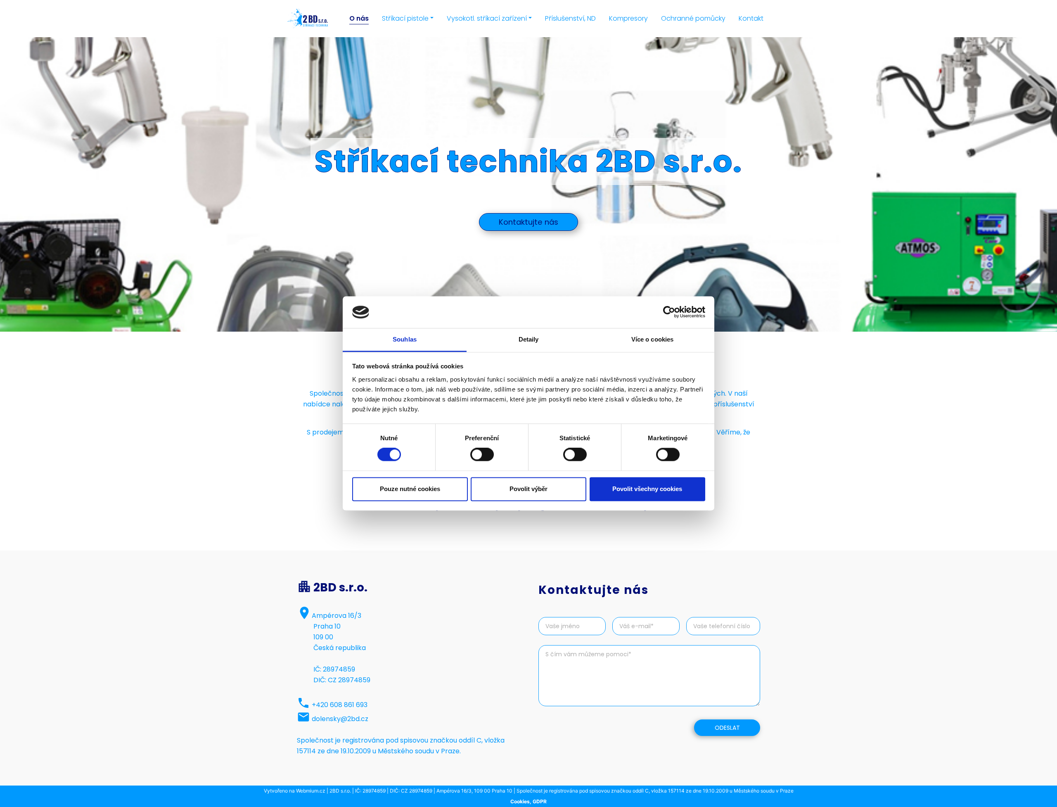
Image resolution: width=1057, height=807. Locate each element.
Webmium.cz (310, 791)
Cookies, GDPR (528, 801)
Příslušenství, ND (570, 18)
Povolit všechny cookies (647, 488)
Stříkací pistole (405, 18)
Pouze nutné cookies (410, 488)
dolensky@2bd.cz (340, 719)
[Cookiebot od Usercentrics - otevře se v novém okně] (669, 312)
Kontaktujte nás (528, 222)
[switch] (482, 454)
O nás (359, 18)
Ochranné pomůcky (693, 18)
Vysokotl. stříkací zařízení (487, 18)
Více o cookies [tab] (652, 339)
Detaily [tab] (529, 339)
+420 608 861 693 (339, 705)
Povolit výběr (528, 488)
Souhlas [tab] (405, 339)
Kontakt (751, 18)
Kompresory (628, 18)
